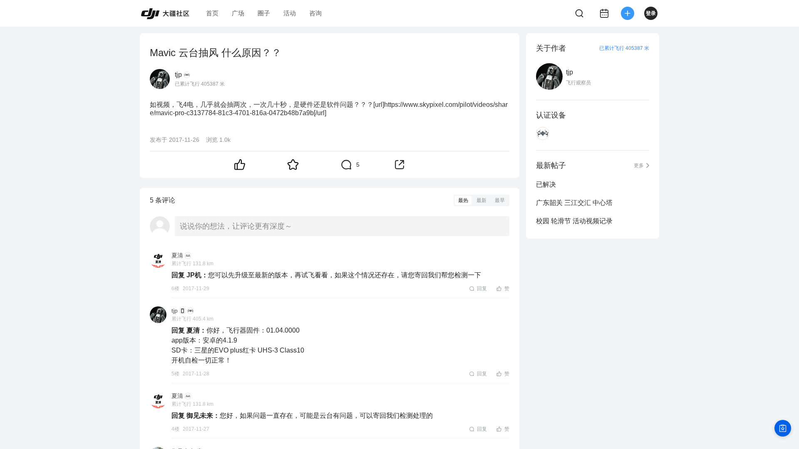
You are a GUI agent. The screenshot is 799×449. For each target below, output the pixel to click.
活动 (289, 13)
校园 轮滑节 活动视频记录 (574, 220)
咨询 (315, 13)
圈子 (264, 13)
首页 (212, 13)
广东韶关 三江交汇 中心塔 (574, 202)
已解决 (546, 184)
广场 (238, 13)
